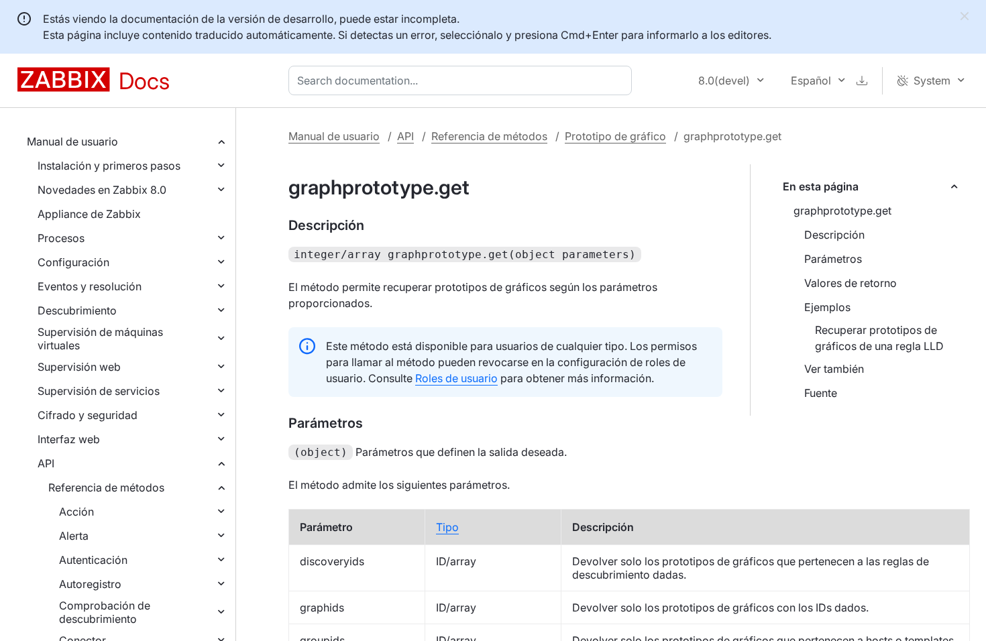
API (46, 463)
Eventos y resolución (90, 286)
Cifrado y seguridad (88, 415)
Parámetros (833, 259)
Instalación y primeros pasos (109, 165)
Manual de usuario (72, 141)
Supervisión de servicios (99, 391)
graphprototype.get (842, 210)
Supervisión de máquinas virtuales (100, 338)
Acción (76, 511)
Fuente (820, 393)
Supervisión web (79, 366)
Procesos (61, 238)
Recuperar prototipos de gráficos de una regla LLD (879, 338)
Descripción (834, 234)
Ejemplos (827, 307)
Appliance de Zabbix (89, 214)
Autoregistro (90, 584)
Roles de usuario (456, 378)
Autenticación (93, 560)
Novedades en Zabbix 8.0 (102, 189)
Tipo (447, 527)
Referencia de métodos (106, 487)
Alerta (74, 535)
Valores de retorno (850, 283)
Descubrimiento (77, 310)
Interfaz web (69, 439)
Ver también (834, 368)
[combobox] (462, 80)
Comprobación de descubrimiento (104, 612)
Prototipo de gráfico (615, 136)
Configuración (73, 262)
